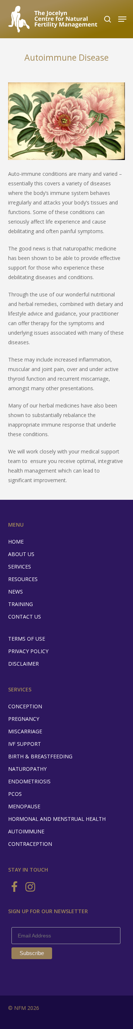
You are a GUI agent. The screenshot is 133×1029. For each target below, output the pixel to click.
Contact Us (24, 616)
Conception (25, 706)
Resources (23, 579)
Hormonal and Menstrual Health (57, 818)
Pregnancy (23, 718)
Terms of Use (26, 638)
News (15, 591)
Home (16, 541)
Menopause (24, 806)
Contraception (30, 843)
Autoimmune (26, 831)
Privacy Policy (28, 651)
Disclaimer (23, 663)
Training (20, 604)
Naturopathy (27, 768)
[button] (122, 19)
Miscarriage (25, 731)
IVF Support (24, 743)
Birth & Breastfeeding (40, 756)
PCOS (15, 793)
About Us (21, 554)
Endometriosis (29, 781)
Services (19, 566)
